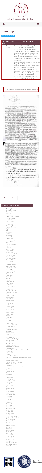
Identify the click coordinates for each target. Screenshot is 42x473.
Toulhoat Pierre (10, 432)
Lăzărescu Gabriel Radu (12, 325)
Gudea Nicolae (10, 300)
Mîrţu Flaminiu (10, 342)
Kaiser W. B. (9, 317)
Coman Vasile (9, 257)
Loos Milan (9, 328)
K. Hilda (8, 315)
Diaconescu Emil (10, 266)
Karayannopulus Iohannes (13, 319)
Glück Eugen (9, 294)
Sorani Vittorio (10, 413)
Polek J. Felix (9, 384)
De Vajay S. (9, 263)
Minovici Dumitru (10, 340)
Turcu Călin (9, 433)
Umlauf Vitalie (10, 435)
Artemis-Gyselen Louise (12, 216)
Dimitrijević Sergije (11, 271)
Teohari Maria (9, 427)
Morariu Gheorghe (11, 345)
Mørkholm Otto (10, 351)
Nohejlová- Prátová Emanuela (14, 362)
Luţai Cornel (9, 331)
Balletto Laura (9, 221)
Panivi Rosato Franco (11, 376)
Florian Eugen (9, 283)
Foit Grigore (9, 285)
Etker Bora (9, 278)
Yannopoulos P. (10, 441)
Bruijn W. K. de (10, 237)
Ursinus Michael (10, 436)
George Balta (9, 289)
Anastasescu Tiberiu (11, 210)
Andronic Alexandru (11, 212)
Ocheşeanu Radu (10, 368)
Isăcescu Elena (10, 312)
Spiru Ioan (9, 415)
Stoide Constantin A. (11, 422)
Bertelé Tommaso (11, 227)
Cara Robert (9, 247)
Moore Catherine (10, 343)
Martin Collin (9, 336)
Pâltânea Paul (9, 374)
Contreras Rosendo (11, 258)
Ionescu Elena (10, 308)
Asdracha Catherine (11, 218)
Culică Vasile (9, 261)
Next (13, 198)
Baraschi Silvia (10, 223)
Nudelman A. (9, 365)
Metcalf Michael (10, 337)
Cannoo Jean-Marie (11, 244)
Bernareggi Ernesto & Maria (13, 226)
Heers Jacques (10, 303)
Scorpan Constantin (11, 404)
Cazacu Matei (9, 250)
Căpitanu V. (9, 246)
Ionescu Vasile (10, 309)
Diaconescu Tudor (11, 267)
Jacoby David (9, 314)
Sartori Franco (10, 401)
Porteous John (10, 391)
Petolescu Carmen (11, 379)
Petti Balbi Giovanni (11, 380)
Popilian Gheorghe (11, 390)
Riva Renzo (9, 398)
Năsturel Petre (10, 353)
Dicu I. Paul (9, 269)
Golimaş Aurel (10, 295)
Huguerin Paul (10, 306)
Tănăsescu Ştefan (10, 425)
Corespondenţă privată (8, 35)
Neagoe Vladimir (10, 354)
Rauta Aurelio (9, 396)
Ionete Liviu (9, 311)
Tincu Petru (9, 428)
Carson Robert (10, 249)
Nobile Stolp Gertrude (12, 360)
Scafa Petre (9, 402)
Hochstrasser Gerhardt (12, 305)
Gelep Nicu (9, 288)
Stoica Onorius (10, 421)
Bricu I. (8, 233)
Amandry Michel (10, 209)
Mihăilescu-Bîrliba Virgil (12, 339)
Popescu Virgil (10, 388)
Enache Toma (9, 277)
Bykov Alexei (9, 241)
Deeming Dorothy (11, 264)
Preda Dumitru (10, 393)
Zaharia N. (9, 445)
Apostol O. (9, 213)
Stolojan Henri (10, 424)
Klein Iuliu (8, 320)
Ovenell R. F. (9, 373)
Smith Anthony (10, 410)
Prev (5, 198)
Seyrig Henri (9, 405)
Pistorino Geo (9, 382)
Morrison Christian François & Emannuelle (17, 350)
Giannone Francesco (11, 292)
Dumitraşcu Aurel (10, 274)
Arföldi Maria (9, 215)
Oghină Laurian (10, 371)
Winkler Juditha (10, 439)
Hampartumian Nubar (12, 302)
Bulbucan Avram (10, 238)
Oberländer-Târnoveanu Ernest (14, 367)
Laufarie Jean (9, 323)
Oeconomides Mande (12, 370)
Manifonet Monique (11, 334)
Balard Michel (9, 219)
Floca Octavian (10, 281)
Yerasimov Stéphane (11, 442)
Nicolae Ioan (9, 359)
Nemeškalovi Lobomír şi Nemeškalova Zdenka (18, 357)
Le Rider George (10, 326)
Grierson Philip (10, 298)
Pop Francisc (9, 385)
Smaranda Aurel (10, 408)
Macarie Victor (10, 332)
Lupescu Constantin (11, 329)
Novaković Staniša (11, 363)
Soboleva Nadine (10, 411)
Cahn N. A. (9, 243)
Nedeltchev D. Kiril (11, 356)
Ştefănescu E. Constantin (12, 418)
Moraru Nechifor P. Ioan (12, 346)
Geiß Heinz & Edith (11, 286)
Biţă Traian (9, 229)
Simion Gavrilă (10, 407)
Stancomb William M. (11, 416)
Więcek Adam (9, 438)
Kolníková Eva (9, 322)
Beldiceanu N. (10, 224)
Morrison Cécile (10, 348)
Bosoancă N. (9, 230)
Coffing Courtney (10, 255)
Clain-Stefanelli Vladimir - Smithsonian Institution (19, 254)
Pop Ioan (8, 387)
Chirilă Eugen (9, 252)
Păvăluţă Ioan (9, 377)
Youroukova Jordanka (11, 444)
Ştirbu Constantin (10, 419)
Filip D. (8, 280)
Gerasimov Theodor (11, 291)
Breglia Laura (9, 232)
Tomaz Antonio (10, 430)
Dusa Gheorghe (10, 275)
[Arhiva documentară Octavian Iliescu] (21, 10)
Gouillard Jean (10, 297)
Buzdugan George (11, 240)
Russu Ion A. (9, 399)
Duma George (7, 31)
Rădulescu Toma (10, 394)
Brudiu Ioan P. (9, 235)
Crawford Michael (10, 260)
